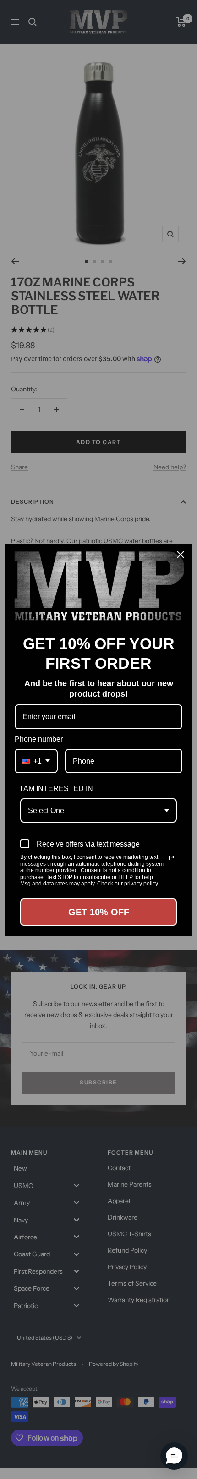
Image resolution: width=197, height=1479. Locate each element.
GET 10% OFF (98, 912)
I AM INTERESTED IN (56, 788)
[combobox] (36, 761)
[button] (174, 1456)
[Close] (181, 555)
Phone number (39, 739)
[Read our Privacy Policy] (171, 857)
